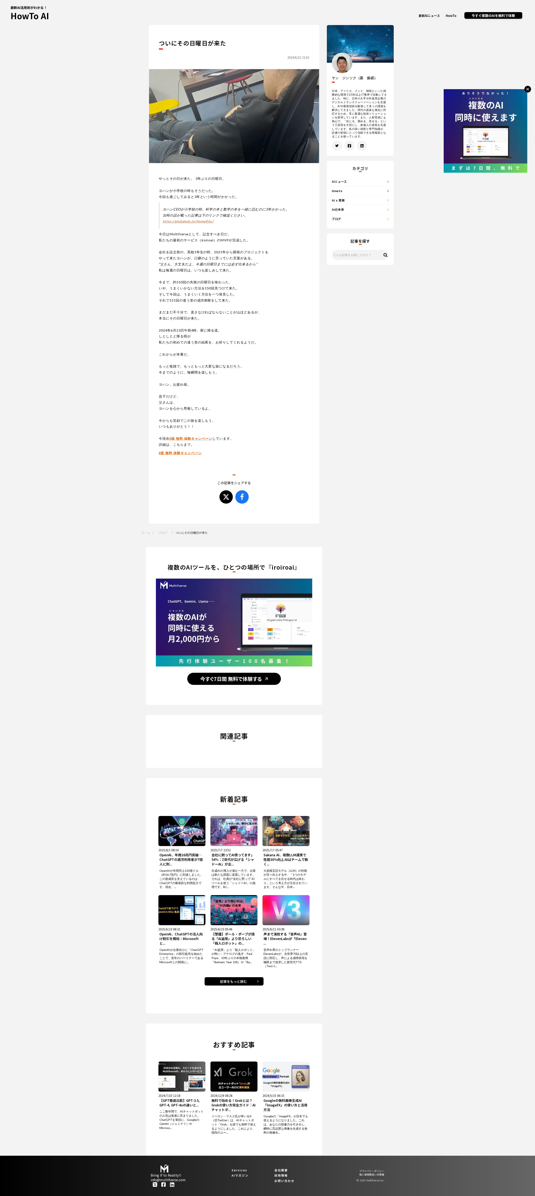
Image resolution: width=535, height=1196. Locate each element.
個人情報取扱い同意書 (371, 1174)
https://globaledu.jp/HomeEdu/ (188, 221)
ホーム (145, 533)
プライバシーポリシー (371, 1171)
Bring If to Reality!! (166, 1175)
